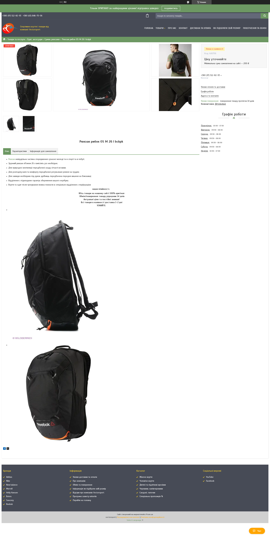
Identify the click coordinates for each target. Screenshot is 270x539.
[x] (8, 449)
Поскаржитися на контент (128, 517)
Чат (259, 531)
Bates (9, 496)
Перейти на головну (82, 500)
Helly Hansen (12, 492)
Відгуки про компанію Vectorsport (88, 492)
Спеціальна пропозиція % (151, 496)
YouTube (209, 477)
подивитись (171, 8)
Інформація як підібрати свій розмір (89, 489)
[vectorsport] (10, 28)
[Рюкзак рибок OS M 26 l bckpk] (212, 169)
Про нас (172, 28)
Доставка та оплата (200, 28)
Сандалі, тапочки (147, 492)
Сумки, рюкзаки (52, 39)
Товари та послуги (16, 39)
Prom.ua (149, 514)
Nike (8, 481)
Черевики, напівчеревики (151, 489)
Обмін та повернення (82, 485)
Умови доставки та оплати (85, 477)
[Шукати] (264, 16)
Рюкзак (11, 159)
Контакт (183, 28)
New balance (12, 485)
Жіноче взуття (146, 477)
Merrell (9, 489)
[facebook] (4, 449)
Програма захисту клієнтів (85, 496)
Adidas (9, 477)
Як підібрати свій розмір (226, 28)
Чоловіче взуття (147, 481)
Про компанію (79, 481)
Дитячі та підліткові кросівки (153, 485)
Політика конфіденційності (152, 517)
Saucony (10, 500)
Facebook (210, 481)
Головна (148, 28)
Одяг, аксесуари (34, 39)
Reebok (9, 504)
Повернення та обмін (254, 28)
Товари (159, 28)
